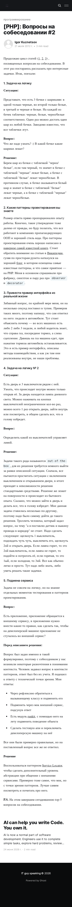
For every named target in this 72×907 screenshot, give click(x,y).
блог (19, 263)
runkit (31, 716)
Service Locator (52, 765)
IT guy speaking (31, 873)
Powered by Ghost (36, 880)
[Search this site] (59, 5)
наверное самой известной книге (25, 248)
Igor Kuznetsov (26, 42)
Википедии (55, 253)
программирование (16, 19)
